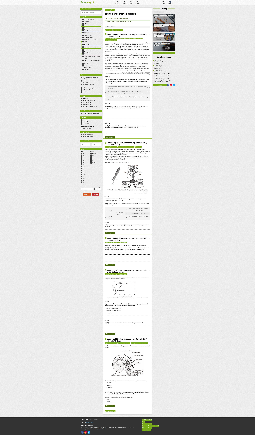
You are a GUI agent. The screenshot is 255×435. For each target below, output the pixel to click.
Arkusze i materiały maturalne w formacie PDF (117, 21)
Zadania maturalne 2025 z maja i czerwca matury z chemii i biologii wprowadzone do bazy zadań (162, 80)
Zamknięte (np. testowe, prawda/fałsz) (134, 38)
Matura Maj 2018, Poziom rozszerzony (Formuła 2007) (127, 238)
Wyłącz (84, 128)
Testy (143, 421)
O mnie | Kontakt (146, 430)
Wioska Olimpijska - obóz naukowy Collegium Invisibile (163, 35)
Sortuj (82, 187)
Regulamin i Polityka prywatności (150, 426)
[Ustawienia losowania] (122, 30)
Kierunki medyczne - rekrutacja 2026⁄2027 (162, 44)
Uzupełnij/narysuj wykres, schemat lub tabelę (120, 343)
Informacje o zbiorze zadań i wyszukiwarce (118, 18)
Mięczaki (107, 38)
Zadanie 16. (114, 36)
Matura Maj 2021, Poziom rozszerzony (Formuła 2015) (127, 34)
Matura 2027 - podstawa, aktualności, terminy (163, 16)
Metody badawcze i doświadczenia (117, 38)
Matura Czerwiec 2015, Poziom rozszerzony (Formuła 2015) (127, 271)
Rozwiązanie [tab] (110, 137)
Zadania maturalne (147, 419)
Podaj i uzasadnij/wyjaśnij (110, 40)
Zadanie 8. (118, 272)
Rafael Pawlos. (89, 422)
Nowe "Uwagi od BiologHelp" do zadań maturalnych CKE (163, 62)
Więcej (163, 53)
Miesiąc (92, 151)
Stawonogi (107, 242)
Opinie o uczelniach (147, 423)
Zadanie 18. (114, 341)
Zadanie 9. (114, 145)
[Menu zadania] (149, 34)
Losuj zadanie (117, 30)
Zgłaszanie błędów (146, 428)
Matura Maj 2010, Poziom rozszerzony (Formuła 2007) (127, 339)
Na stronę (97, 187)
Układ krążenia (113, 146)
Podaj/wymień (138, 146)
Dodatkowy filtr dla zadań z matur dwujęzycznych (162, 67)
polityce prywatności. (100, 429)
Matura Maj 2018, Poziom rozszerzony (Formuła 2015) (127, 143)
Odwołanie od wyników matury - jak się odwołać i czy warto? (164, 25)
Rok (82, 151)
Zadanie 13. (114, 240)
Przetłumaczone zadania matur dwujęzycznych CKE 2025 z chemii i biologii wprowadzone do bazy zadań (163, 73)
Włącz (90, 128)
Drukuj (108, 30)
